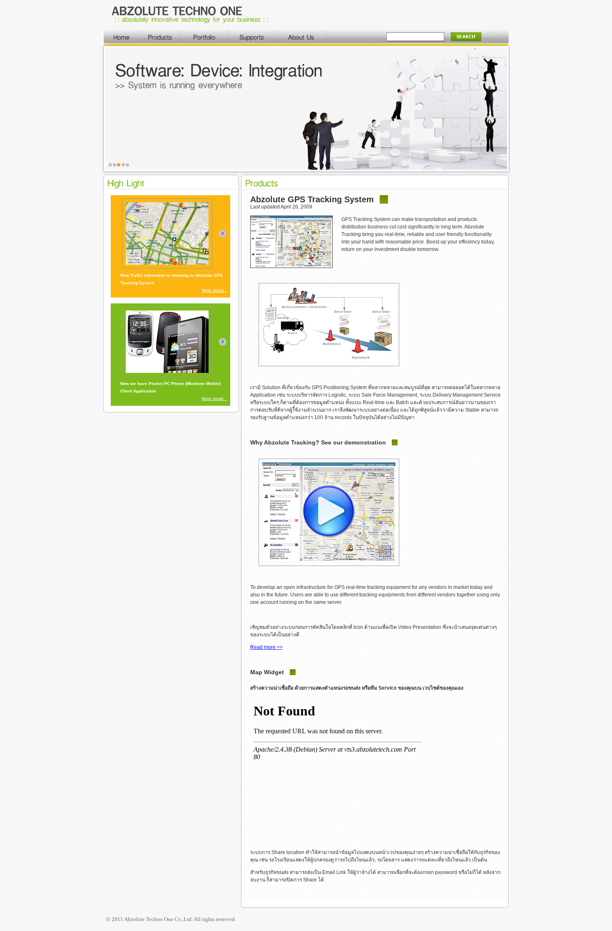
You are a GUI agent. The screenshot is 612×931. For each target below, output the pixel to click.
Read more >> (266, 647)
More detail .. (214, 290)
